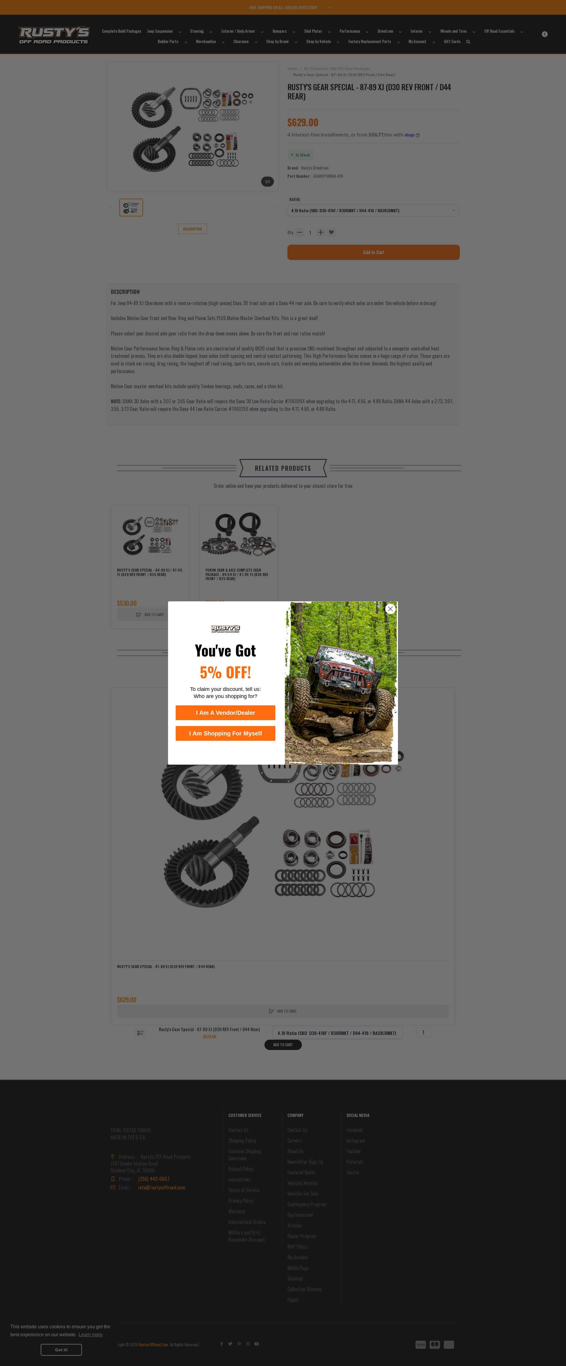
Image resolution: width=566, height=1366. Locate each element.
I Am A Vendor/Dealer (225, 713)
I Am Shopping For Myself (225, 733)
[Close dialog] (390, 609)
